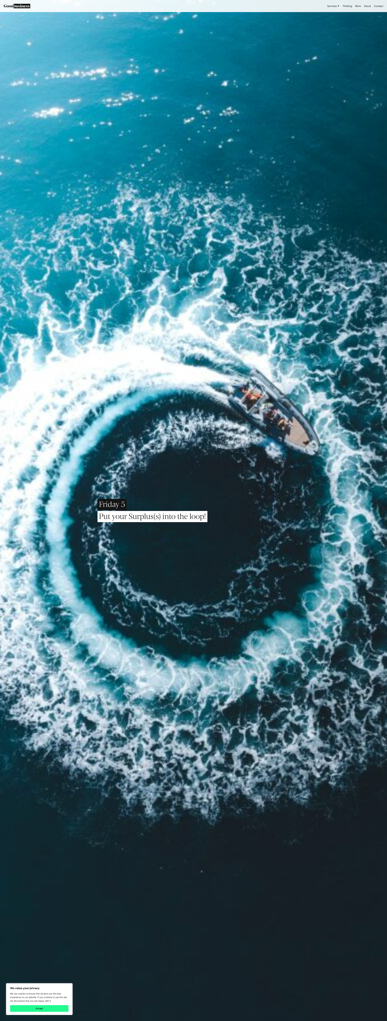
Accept (39, 1008)
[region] (39, 999)
